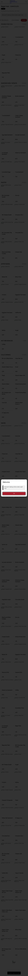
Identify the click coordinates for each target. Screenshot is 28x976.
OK (14, 493)
